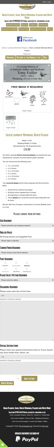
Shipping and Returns (38, 29)
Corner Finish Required (10, 247)
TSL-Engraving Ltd (25, 426)
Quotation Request (13, 25)
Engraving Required (9, 286)
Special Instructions (9, 345)
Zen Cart (45, 426)
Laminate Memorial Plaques (18, 48)
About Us (24, 25)
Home (44, 2)
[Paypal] (27, 441)
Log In (49, 2)
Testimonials (43, 25)
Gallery (50, 29)
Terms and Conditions (9, 29)
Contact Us (33, 25)
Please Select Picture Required (13, 275)
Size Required (6, 220)
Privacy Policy (24, 29)
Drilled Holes (6, 232)
